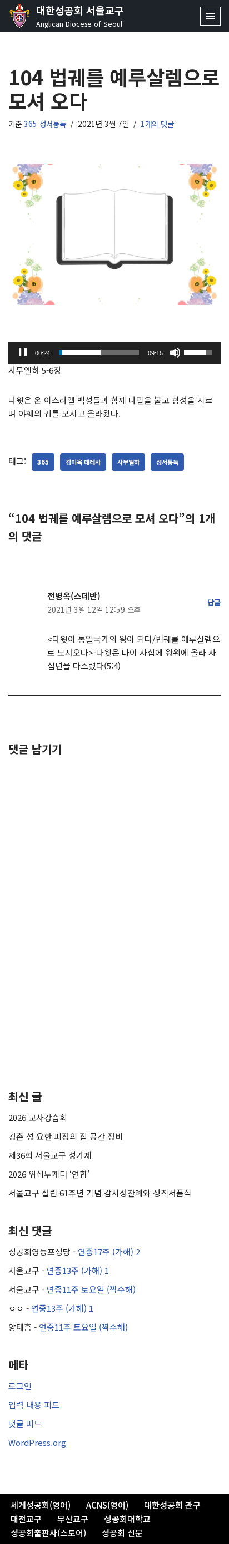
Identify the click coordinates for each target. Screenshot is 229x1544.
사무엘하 (128, 461)
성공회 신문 (122, 1532)
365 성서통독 (45, 123)
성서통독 (167, 461)
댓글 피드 (25, 1423)
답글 (214, 602)
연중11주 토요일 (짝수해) (91, 1289)
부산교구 (72, 1519)
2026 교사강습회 (37, 1117)
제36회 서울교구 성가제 (50, 1155)
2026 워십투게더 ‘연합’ (48, 1174)
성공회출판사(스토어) (48, 1532)
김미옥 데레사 (83, 461)
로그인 (20, 1386)
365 (43, 461)
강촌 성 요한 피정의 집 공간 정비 (65, 1136)
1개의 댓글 (157, 123)
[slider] (99, 352)
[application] (114, 353)
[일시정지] (22, 352)
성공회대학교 (127, 1519)
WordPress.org (37, 1442)
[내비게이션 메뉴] (210, 16)
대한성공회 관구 (172, 1505)
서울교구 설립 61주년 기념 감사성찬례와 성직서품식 (100, 1193)
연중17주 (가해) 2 (109, 1251)
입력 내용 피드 (33, 1404)
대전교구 (26, 1519)
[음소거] (175, 352)
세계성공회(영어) (41, 1505)
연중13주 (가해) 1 (78, 1270)
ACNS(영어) (107, 1505)
